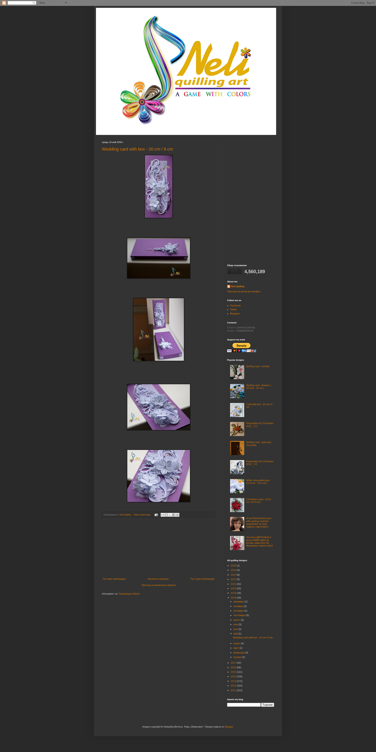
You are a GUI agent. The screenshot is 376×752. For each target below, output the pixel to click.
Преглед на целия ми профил (243, 291)
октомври (238, 610)
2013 (234, 681)
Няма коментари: (142, 514)
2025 (234, 565)
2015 (234, 672)
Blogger (229, 726)
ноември (238, 606)
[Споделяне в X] (170, 515)
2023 (234, 574)
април (237, 643)
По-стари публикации (202, 579)
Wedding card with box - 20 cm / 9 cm (137, 149)
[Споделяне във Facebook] (174, 515)
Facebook (235, 305)
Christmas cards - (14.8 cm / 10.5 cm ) (258, 500)
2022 (234, 579)
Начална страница (158, 579)
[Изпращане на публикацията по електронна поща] (156, 514)
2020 (234, 588)
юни (236, 629)
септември (239, 615)
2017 (234, 662)
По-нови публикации (114, 579)
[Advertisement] (158, 548)
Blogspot (235, 313)
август (237, 620)
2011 (234, 690)
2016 (234, 667)
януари (237, 657)
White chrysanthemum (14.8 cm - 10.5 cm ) (258, 482)
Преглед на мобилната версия (159, 585)
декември (239, 601)
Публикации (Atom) (129, 593)
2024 (234, 570)
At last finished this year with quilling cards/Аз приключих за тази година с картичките (258, 522)
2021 (234, 584)
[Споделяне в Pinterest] (177, 515)
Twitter (233, 309)
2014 (234, 676)
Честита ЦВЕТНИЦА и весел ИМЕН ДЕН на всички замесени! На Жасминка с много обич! (259, 541)
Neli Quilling (237, 286)
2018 (234, 597)
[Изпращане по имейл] (162, 515)
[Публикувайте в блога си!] (166, 515)
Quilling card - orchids (257, 366)
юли (236, 624)
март (236, 648)
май (235, 633)
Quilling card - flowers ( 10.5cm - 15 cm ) (258, 386)
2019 (234, 593)
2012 (234, 685)
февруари (239, 652)
